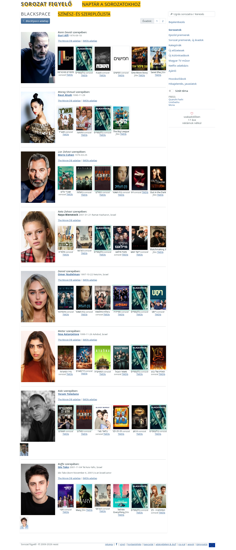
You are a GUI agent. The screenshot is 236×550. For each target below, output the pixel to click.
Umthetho (174, 102)
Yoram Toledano (68, 394)
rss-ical (181, 544)
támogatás (201, 544)
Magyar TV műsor (179, 60)
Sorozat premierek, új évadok (186, 40)
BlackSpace (36, 14)
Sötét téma (181, 90)
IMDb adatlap (90, 40)
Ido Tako (63, 467)
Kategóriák (175, 45)
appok (190, 544)
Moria (172, 105)
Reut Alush (65, 95)
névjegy (109, 544)
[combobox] (192, 14)
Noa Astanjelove (68, 334)
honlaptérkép (134, 544)
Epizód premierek (179, 35)
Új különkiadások (179, 55)
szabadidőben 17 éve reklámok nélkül (191, 120)
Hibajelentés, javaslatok (183, 84)
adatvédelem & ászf (166, 544)
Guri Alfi (63, 35)
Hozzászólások (177, 78)
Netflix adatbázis (178, 65)
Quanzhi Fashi (176, 99)
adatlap (37, 21)
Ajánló (172, 70)
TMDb (69, 74)
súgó (122, 544)
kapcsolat (148, 544)
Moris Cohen (66, 154)
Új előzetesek (176, 50)
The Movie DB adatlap (69, 40)
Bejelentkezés (177, 22)
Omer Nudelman (69, 274)
